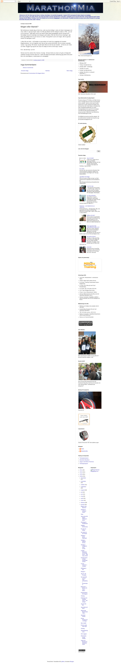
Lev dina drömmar (91, 195)
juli (82, 492)
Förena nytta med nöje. (84, 626)
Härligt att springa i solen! (83, 511)
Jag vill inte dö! (83, 604)
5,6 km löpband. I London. (84, 565)
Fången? (83, 571)
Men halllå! (83, 623)
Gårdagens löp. (83, 569)
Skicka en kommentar (28, 67)
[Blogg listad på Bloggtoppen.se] (95, 471)
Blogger (72, 661)
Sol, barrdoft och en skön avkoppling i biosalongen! (84, 580)
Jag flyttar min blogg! (84, 176)
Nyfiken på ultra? (91, 215)
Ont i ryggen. (84, 634)
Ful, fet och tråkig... (83, 529)
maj (82, 496)
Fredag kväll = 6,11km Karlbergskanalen (84, 559)
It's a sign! (82, 168)
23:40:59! (89, 247)
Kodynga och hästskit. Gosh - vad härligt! (84, 599)
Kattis (82, 448)
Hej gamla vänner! (91, 236)
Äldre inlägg (69, 70)
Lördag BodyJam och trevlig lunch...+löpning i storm (84, 553)
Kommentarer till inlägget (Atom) (37, 73)
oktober (83, 484)
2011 (81, 470)
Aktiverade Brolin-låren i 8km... (84, 612)
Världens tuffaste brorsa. (83, 541)
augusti (83, 490)
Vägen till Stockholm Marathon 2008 (84, 642)
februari (83, 502)
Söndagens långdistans (84, 523)
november (83, 481)
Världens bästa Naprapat (84, 537)
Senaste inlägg (24, 70)
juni (82, 494)
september (83, 486)
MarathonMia (84, 451)
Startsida (47, 70)
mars (82, 500)
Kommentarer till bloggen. (84, 593)
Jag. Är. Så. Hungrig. (83, 574)
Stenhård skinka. (83, 616)
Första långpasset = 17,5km (84, 620)
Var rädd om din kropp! (84, 533)
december (83, 478)
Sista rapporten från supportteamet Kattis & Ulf (93, 226)
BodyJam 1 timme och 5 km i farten (84, 588)
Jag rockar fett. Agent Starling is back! (84, 518)
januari (83, 504)
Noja (82, 514)
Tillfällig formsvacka (84, 526)
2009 (81, 474)
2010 (81, 472)
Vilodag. (83, 596)
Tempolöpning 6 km (84, 631)
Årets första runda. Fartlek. (83, 637)
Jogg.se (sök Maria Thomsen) (87, 461)
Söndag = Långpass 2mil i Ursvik (84, 546)
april (82, 498)
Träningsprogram (84, 463)
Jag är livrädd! (90, 158)
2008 (81, 476)
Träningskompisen (84, 458)
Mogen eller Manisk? (84, 507)
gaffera (63, 661)
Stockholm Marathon (84, 460)
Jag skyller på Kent (84, 608)
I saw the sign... (90, 186)
